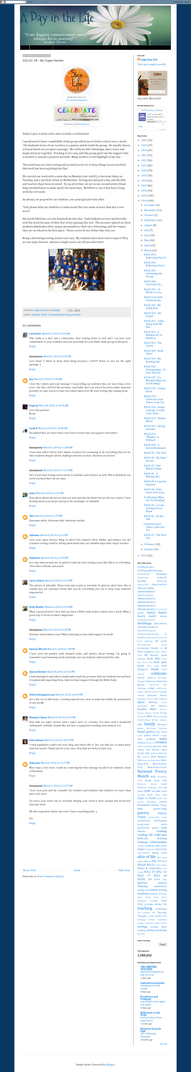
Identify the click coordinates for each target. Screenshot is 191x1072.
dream (163, 713)
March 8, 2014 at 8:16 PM (61, 672)
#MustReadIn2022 (146, 609)
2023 (144, 155)
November (150, 210)
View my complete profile (151, 64)
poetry (143, 813)
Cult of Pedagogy (159, 692)
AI (161, 648)
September (150, 220)
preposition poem (158, 817)
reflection (160, 834)
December (150, 205)
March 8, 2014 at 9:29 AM (56, 334)
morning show (154, 760)
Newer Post (29, 870)
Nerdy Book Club (156, 780)
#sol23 (162, 612)
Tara (31, 516)
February (149, 544)
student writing (158, 890)
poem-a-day (160, 809)
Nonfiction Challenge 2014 (149, 788)
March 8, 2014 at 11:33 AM (58, 470)
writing (142, 926)
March (148, 250)
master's (146, 757)
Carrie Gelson (36, 581)
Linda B (33, 428)
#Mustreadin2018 (146, 599)
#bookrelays (143, 578)
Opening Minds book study (152, 795)
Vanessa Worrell (38, 649)
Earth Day (141, 717)
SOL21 (151, 864)
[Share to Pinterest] (79, 310)
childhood (151, 678)
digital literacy (147, 702)
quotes (155, 828)
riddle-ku (150, 846)
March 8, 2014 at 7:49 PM (61, 649)
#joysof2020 (143, 585)
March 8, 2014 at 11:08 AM (58, 447)
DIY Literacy (159, 706)
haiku (163, 738)
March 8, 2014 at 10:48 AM (53, 428)
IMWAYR (161, 742)
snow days (142, 861)
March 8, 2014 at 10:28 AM (53, 405)
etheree (163, 720)
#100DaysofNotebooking (149, 570)
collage (151, 688)
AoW (139, 655)
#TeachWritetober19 (147, 627)
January (149, 549)
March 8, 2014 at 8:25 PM (69, 695)
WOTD (164, 923)
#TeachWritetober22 (146, 631)
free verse (161, 732)
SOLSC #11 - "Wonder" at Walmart (151, 437)
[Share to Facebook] (76, 310)
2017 (144, 185)
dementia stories (145, 699)
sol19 (164, 861)
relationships (158, 842)
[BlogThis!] (71, 310)
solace (164, 865)
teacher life (161, 904)
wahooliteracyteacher (152, 983)
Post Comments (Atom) (50, 876)
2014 (144, 201)
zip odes (141, 934)
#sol (158, 609)
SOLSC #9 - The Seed (155, 453)
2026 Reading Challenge (152, 110)
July (146, 230)
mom (144, 760)
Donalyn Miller (146, 709)
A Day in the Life (57, 17)
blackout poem (158, 655)
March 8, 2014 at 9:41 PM (62, 717)
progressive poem (152, 824)
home (149, 743)
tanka (164, 894)
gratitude (151, 739)
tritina (158, 916)
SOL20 (141, 864)
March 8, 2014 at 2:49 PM (54, 558)
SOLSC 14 (45, 315)
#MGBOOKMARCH (146, 592)
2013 (144, 555)
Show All (163, 1044)
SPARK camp (160, 880)
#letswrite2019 (159, 584)
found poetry (146, 731)
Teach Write (144, 897)
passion (163, 802)
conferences (161, 688)
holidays (141, 743)
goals (139, 736)
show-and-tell (143, 853)
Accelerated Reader (147, 648)
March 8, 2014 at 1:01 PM (50, 493)
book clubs (153, 658)
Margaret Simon (38, 717)
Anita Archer (161, 652)
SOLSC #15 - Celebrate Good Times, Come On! (154, 399)
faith (139, 724)
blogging (141, 659)
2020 (144, 170)
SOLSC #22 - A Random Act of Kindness (153, 335)
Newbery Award (146, 784)
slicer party (162, 857)
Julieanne (34, 535)
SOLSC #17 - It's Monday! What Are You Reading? (155, 380)
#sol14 (164, 609)
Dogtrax (33, 405)
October (149, 215)
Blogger (110, 1064)
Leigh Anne (151, 114)
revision (141, 846)
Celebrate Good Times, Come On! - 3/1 (155, 527)
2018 (144, 180)
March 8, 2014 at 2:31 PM (54, 535)
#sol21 (140, 613)
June (147, 235)
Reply (32, 346)
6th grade (161, 641)
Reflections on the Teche (150, 1014)
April (147, 245)
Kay (31, 379)
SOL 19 (156, 861)
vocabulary (162, 920)
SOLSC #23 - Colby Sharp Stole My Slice (154, 324)
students (76, 315)
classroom (150, 681)
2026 (144, 140)
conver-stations (144, 692)
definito (140, 695)
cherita (141, 678)
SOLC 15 (149, 871)
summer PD (155, 894)
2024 (144, 150)
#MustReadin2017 (145, 595)
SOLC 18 (160, 875)
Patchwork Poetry (148, 805)
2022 (144, 160)
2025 (144, 145)
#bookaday (161, 574)
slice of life (146, 857)
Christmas (162, 678)
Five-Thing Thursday (156, 728)
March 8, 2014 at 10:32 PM (58, 740)
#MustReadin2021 (146, 606)
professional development (152, 821)
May (147, 240)
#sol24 (141, 616)
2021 (144, 165)
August (148, 225)
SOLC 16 (161, 871)
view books (162, 129)
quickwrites (143, 828)
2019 (144, 175)
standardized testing (61, 315)
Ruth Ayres (84, 124)
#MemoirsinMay (145, 588)
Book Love (147, 662)
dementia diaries (157, 695)
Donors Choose (152, 713)
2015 (144, 196)
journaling (148, 746)
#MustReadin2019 (146, 602)
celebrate (35, 315)
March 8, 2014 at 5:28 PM (59, 607)
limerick (154, 753)
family (149, 724)
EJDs (149, 716)
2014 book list (158, 638)
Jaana (32, 493)
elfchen (156, 717)
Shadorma (150, 849)
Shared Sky (161, 849)
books (155, 669)
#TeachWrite (160, 624)
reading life (145, 834)
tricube (151, 916)
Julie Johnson (36, 740)
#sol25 (152, 616)
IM (153, 743)
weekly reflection (145, 923)
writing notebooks (156, 930)
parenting (151, 802)
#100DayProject (145, 567)
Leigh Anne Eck (148, 59)
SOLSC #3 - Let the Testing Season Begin (154, 508)
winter (157, 923)
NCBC (153, 777)
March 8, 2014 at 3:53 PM (58, 581)
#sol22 (151, 612)
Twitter (151, 920)
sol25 (158, 865)
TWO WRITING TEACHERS (148, 968)
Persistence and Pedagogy (149, 998)
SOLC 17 (144, 875)
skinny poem (159, 853)
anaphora (149, 652)
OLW (147, 791)
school (141, 849)
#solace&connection (146, 620)
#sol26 (163, 616)
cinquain (141, 681)
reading (162, 831)
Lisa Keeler (35, 334)
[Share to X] (73, 310)
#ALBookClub (143, 574)
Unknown (34, 558)
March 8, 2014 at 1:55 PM (49, 516)
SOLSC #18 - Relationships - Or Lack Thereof (155, 369)
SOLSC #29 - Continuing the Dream (153, 273)
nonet (164, 784)
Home (24, 47)
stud (147, 890)
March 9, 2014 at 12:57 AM (58, 786)
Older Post (124, 870)
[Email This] (68, 310)
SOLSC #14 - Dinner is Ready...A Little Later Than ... (154, 410)
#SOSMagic (144, 623)
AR (146, 655)
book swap (153, 666)
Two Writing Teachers (76, 100)
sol (149, 861)
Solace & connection (149, 868)
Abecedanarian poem (152, 645)
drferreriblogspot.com (41, 695)
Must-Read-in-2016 (157, 767)
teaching (144, 908)
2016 (144, 191)
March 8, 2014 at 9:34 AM (48, 379)
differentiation (160, 699)
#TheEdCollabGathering (148, 634)
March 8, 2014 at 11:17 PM (55, 763)
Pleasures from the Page (150, 1030)
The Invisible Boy (146, 913)
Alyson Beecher (37, 672)
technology (161, 909)
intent (140, 746)
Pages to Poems (146, 798)
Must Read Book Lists (41, 47)
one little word (159, 791)
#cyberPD (162, 577)
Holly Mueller (36, 607)
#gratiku (141, 581)
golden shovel (151, 735)
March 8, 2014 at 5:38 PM (57, 630)
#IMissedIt (162, 581)
